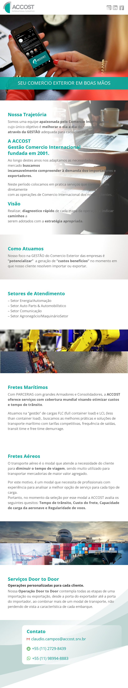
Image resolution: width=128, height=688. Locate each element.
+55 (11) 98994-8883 (50, 658)
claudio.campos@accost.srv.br (58, 638)
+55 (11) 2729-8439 (49, 648)
